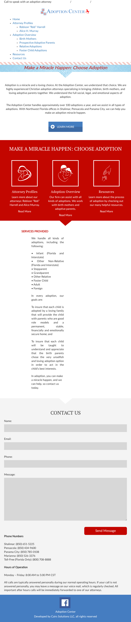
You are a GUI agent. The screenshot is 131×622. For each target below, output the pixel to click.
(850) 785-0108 (30, 552)
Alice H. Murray (28, 31)
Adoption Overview (24, 35)
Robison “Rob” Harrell (32, 27)
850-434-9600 (61, 2)
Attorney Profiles (23, 23)
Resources (19, 54)
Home (16, 19)
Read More (24, 211)
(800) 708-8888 (42, 559)
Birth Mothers (27, 38)
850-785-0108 (100, 2)
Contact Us (19, 58)
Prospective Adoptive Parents (37, 42)
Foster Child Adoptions (33, 50)
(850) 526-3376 (26, 556)
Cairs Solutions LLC (62, 616)
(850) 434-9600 (27, 548)
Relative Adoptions (30, 46)
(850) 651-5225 (25, 544)
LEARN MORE (65, 127)
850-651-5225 (81, 2)
